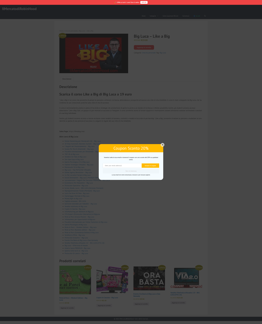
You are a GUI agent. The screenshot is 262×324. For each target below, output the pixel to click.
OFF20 (144, 2)
